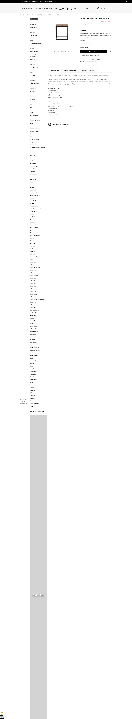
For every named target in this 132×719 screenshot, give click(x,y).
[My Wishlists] (94, 8)
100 (83, 61)
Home (21, 20)
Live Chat (38, 8)
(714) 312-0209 (48, 8)
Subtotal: (82, 47)
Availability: (83, 27)
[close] (126, 1)
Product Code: (83, 25)
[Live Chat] (34, 8)
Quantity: (82, 40)
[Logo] (66, 8)
